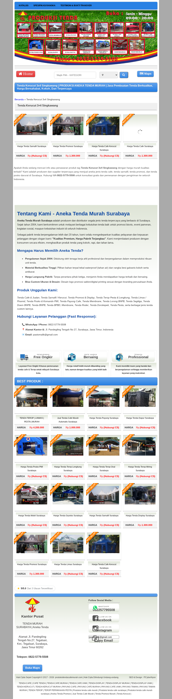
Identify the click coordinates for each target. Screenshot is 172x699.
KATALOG (23, 5)
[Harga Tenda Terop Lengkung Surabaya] (68, 455)
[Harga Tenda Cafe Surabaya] (140, 147)
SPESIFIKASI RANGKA (44, 5)
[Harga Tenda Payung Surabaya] (104, 406)
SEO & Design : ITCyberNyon (142, 677)
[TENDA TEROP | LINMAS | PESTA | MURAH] (31, 406)
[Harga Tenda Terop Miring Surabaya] (140, 455)
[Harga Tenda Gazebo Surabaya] (68, 504)
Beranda (19, 99)
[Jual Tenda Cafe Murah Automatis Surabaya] (68, 406)
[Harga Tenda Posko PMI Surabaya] (31, 455)
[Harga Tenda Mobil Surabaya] (31, 504)
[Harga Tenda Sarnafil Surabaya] (31, 134)
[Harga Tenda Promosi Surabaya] (68, 134)
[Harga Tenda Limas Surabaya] (68, 552)
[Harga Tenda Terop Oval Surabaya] (104, 455)
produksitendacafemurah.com (69, 677)
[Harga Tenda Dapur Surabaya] (140, 406)
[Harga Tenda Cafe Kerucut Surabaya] (104, 134)
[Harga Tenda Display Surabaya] (140, 504)
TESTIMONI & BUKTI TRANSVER (76, 5)
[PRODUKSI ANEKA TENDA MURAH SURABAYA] (86, 64)
